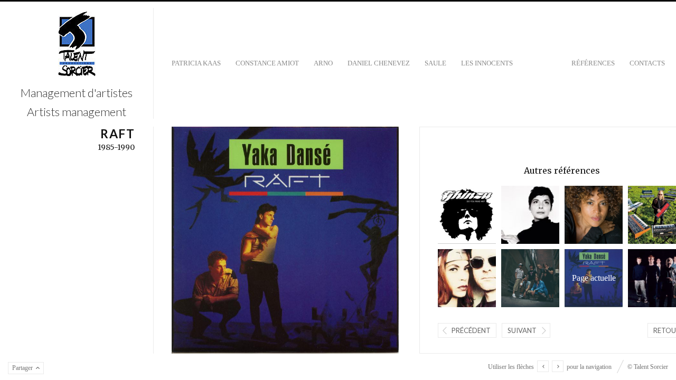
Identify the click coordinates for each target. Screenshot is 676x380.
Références (593, 63)
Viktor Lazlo (583, 214)
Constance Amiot (267, 63)
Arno (323, 63)
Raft (590, 277)
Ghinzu (456, 214)
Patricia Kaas (196, 63)
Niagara (456, 277)
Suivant (522, 330)
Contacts (647, 63)
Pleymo (519, 277)
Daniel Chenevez (379, 63)
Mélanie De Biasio (519, 214)
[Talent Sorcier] (77, 45)
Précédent (471, 330)
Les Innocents (487, 63)
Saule (435, 63)
